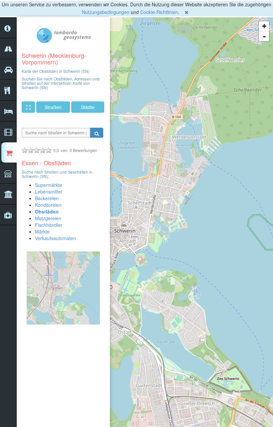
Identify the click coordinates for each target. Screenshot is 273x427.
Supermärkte (48, 185)
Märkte (42, 231)
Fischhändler (48, 224)
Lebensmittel (48, 191)
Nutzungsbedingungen (106, 12)
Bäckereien (47, 198)
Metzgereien (48, 218)
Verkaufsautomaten (55, 238)
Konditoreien (48, 205)
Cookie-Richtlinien (159, 12)
